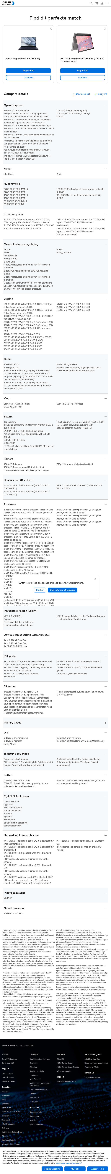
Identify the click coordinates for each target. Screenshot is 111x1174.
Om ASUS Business (9, 1059)
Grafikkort (6, 1120)
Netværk (5, 1128)
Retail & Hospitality (37, 1071)
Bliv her (40, 590)
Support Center (8, 1073)
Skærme (5, 1104)
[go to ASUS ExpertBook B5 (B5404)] (28, 43)
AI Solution (34, 1102)
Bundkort (5, 1116)
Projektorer (6, 1108)
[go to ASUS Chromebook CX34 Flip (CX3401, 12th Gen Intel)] (82, 43)
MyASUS (60, 1059)
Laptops (5, 1092)
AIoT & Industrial (8, 1124)
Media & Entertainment (38, 1090)
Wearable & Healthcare (11, 1144)
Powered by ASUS (91, 1067)
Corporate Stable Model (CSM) (96, 1063)
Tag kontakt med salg (93, 1077)
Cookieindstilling (52, 1169)
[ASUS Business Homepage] (8, 3)
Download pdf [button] (83, 94)
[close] (95, 579)
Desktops (6, 1096)
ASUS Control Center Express (68, 1067)
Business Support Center (66, 1081)
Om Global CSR (8, 1063)
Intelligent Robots (9, 1140)
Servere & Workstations (11, 1112)
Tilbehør (5, 1136)
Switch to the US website (62, 590)
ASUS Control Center (65, 1063)
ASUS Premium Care (92, 1059)
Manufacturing (35, 1079)
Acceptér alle (97, 1169)
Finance (33, 1094)
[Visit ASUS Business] (10, 1045)
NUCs (4, 1100)
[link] (28, 77)
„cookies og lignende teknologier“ (69, 1163)
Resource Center (36, 1112)
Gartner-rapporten (36, 1124)
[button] (91, 3)
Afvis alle (75, 1169)
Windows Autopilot (64, 1071)
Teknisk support (8, 1077)
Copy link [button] (102, 94)
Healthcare (34, 1075)
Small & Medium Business (40, 1059)
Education (33, 1067)
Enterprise (33, 1063)
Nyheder (33, 1120)
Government (34, 1098)
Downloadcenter (8, 1081)
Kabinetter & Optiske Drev (12, 1132)
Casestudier (34, 1116)
